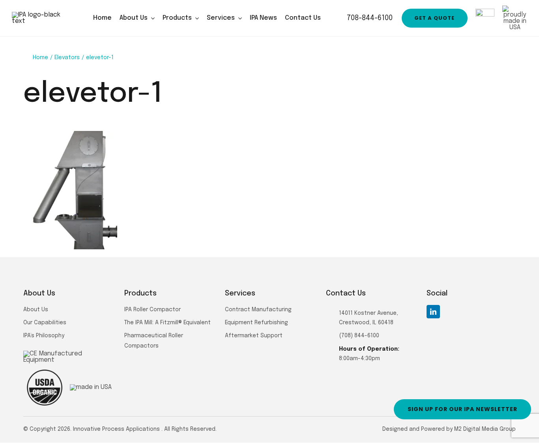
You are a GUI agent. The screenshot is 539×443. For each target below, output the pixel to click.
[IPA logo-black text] (43, 14)
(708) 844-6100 (359, 335)
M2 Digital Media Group (485, 429)
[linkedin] (433, 311)
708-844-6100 (369, 18)
